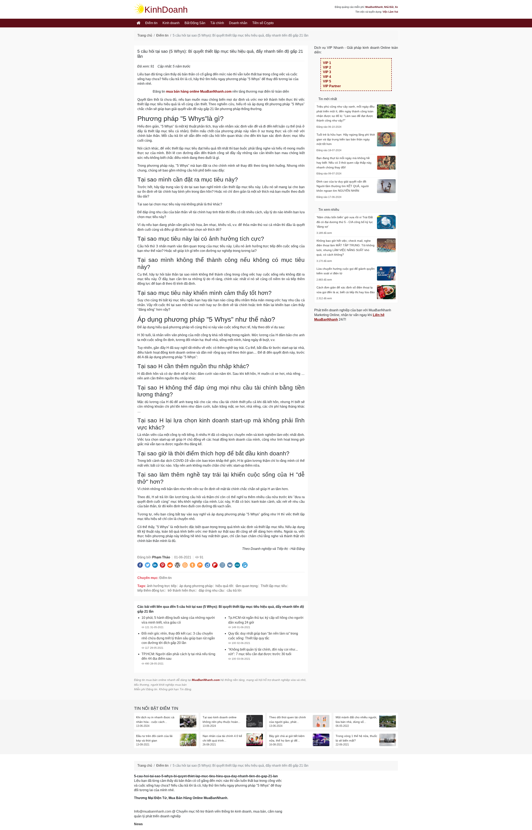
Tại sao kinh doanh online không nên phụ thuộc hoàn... (221, 719)
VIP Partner (332, 86)
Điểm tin (151, 23)
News (138, 824)
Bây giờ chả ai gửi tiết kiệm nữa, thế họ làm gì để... (287, 738)
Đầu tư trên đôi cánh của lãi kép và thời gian (154, 738)
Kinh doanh (171, 23)
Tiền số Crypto (263, 23)
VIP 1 (327, 63)
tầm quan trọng (247, 586)
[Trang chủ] (138, 23)
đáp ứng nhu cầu (211, 590)
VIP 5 (327, 81)
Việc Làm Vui (390, 11)
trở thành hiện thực (182, 590)
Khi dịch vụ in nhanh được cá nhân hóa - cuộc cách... (155, 719)
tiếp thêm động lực (151, 590)
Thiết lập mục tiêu (274, 586)
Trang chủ (144, 35)
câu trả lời (234, 590)
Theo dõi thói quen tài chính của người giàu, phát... (287, 719)
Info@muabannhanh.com (152, 811)
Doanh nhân (238, 23)
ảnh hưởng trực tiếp (161, 586)
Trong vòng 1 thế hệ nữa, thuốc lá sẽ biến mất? (356, 738)
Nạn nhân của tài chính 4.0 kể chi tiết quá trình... (222, 738)
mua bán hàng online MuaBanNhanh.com (199, 91)
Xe (396, 7)
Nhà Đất (389, 7)
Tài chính (217, 23)
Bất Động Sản (195, 23)
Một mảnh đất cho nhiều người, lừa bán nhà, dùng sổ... (356, 719)
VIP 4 (327, 76)
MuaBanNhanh (374, 7)
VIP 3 (327, 72)
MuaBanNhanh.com (206, 680)
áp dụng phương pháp (196, 586)
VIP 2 (327, 67)
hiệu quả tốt (224, 586)
